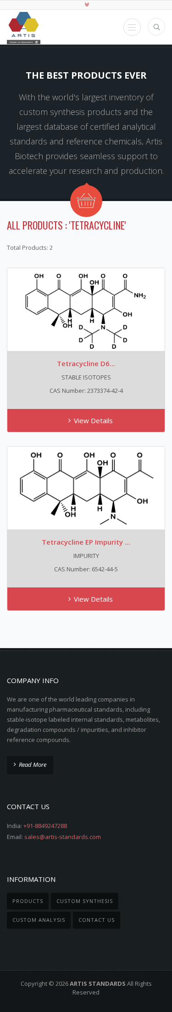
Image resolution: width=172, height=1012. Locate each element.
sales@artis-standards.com (62, 837)
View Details (93, 420)
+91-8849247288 (45, 826)
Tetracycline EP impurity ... (86, 541)
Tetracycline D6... (86, 363)
